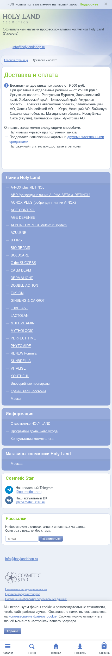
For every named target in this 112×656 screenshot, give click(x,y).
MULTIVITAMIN (22, 323)
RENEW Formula (23, 353)
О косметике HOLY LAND (30, 424)
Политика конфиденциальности (26, 589)
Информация (19, 413)
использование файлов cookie (33, 616)
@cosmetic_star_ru (30, 502)
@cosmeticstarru (28, 492)
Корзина (104, 652)
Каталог (8, 652)
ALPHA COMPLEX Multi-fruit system (39, 225)
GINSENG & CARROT (28, 301)
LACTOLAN (19, 316)
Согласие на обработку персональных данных (36, 599)
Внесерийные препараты (30, 383)
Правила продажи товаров (22, 594)
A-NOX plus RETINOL (27, 187)
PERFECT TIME (23, 338)
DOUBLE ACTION (24, 285)
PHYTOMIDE (21, 346)
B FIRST (17, 240)
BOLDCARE (20, 255)
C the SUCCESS (23, 263)
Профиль (80, 652)
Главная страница (16, 60)
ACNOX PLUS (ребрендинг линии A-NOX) (43, 202)
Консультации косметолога (32, 439)
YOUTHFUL (20, 376)
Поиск (32, 652)
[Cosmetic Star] (23, 577)
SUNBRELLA (21, 361)
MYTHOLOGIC (22, 331)
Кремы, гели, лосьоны (28, 391)
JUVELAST (19, 308)
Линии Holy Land (23, 177)
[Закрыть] (106, 4)
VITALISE (18, 368)
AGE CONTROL (23, 210)
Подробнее (89, 4)
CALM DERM (21, 270)
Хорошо (12, 631)
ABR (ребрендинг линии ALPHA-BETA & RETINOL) (50, 195)
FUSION (17, 293)
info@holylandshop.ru (29, 47)
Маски (16, 399)
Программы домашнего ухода (34, 431)
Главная (56, 652)
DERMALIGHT (22, 278)
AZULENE (18, 233)
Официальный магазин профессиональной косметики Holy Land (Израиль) (53, 31)
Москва (16, 464)
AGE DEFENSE (23, 218)
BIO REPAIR (20, 248)
